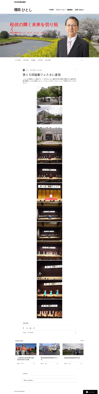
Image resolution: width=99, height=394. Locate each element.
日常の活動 (47, 60)
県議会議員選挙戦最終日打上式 (49, 358)
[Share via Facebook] (23, 328)
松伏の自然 (25, 60)
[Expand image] (49, 95)
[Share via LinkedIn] (30, 328)
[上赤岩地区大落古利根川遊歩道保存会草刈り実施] (26, 349)
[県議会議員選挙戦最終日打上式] (49, 349)
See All (82, 340)
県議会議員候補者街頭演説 (72, 358)
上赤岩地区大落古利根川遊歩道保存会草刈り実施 (25, 358)
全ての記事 (18, 60)
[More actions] (75, 70)
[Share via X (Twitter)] (27, 328)
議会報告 (33, 60)
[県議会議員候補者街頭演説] (73, 349)
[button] (81, 60)
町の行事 (40, 60)
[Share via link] (34, 328)
